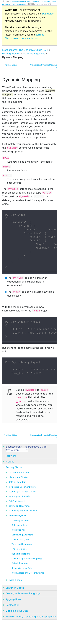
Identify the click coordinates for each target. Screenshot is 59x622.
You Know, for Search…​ (19, 472)
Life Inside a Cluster (18, 477)
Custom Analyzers (20, 539)
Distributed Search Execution (22, 510)
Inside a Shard (15, 580)
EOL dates (48, 13)
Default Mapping (19, 563)
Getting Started (11, 53)
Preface (9, 461)
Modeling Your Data (16, 610)
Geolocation (12, 604)
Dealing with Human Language (22, 593)
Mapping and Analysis (19, 496)
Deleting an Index (19, 525)
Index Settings (18, 530)
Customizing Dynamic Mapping (26, 558)
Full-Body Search (16, 501)
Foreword (10, 455)
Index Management (34, 53)
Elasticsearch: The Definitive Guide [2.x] (25, 49)
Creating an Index (20, 520)
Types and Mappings (21, 544)
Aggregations (13, 599)
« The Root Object (9, 65)
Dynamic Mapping (20, 554)
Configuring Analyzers (22, 534)
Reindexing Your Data (21, 568)
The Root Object (19, 549)
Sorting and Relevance (19, 506)
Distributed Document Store (22, 487)
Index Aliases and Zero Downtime (27, 573)
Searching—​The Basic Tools (22, 491)
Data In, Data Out (17, 482)
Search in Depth (14, 587)
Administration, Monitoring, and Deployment (30, 616)
